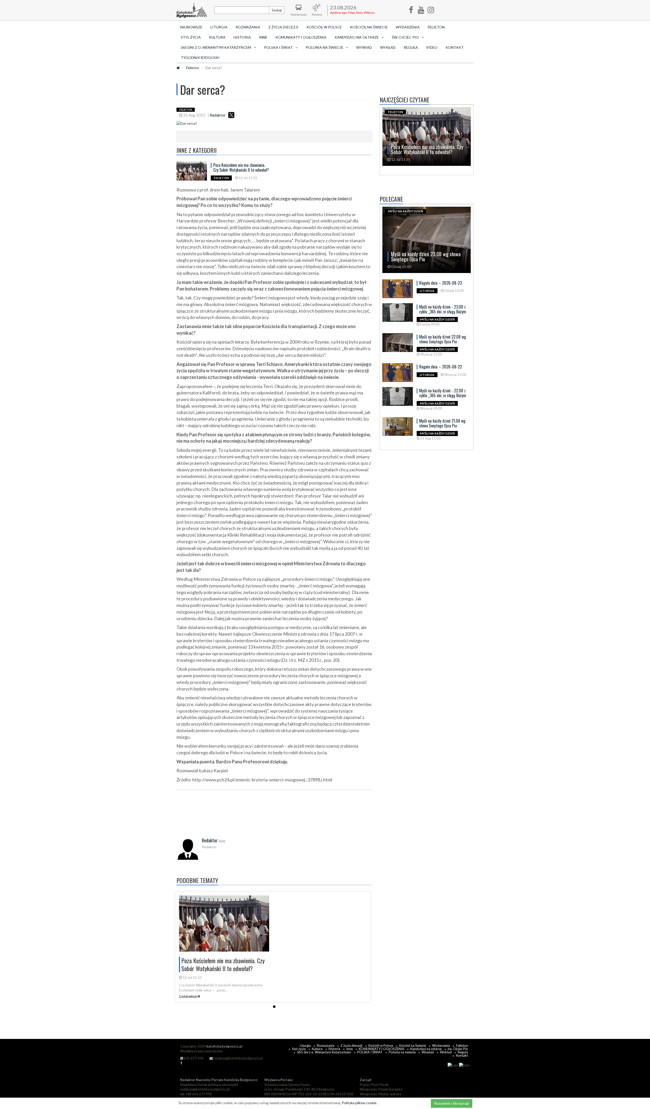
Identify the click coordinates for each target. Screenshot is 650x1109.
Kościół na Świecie (369, 27)
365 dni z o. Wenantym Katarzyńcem (324, 1052)
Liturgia (219, 27)
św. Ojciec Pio (458, 1049)
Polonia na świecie (402, 1052)
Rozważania (248, 27)
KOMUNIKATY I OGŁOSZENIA (301, 37)
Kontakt (455, 47)
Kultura (217, 37)
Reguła (411, 47)
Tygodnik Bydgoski (200, 57)
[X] (231, 115)
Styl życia (191, 37)
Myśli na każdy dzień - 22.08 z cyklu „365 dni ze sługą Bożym (442, 393)
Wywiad (364, 47)
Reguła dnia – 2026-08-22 (440, 367)
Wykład (388, 47)
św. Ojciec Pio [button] (405, 37)
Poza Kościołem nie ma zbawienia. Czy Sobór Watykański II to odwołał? (241, 167)
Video (431, 47)
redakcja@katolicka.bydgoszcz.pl (238, 1058)
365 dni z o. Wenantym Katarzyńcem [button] (216, 47)
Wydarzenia (408, 27)
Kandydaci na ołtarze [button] (357, 37)
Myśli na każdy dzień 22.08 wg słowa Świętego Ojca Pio (442, 339)
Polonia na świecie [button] (324, 47)
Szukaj (277, 10)
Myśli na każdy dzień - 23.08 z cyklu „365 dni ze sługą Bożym (442, 309)
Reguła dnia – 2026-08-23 (440, 283)
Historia (242, 37)
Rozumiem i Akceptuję (451, 1103)
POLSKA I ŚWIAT (370, 1052)
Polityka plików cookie (359, 1103)
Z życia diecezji (283, 27)
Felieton (436, 27)
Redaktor (218, 115)
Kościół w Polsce (324, 27)
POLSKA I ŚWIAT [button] (278, 47)
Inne (263, 37)
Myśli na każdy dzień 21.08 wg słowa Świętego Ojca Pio (442, 423)
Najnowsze (191, 27)
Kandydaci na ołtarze (426, 1049)
